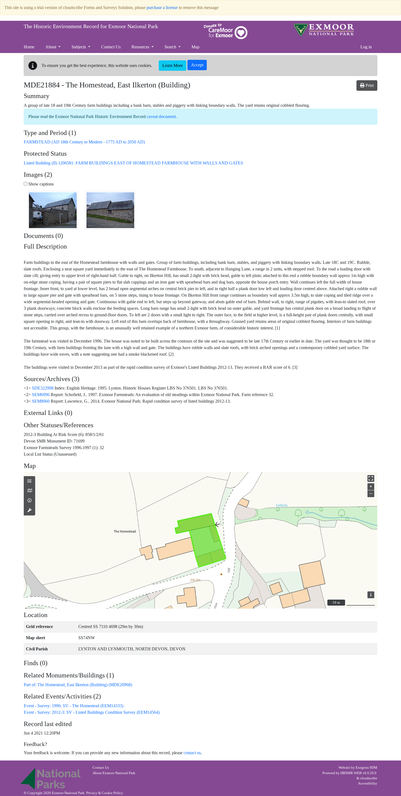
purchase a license (162, 7)
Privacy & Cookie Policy (104, 793)
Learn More (172, 65)
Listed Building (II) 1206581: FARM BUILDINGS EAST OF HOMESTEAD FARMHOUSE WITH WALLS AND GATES (133, 163)
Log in (366, 47)
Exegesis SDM (366, 768)
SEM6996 (41, 394)
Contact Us (100, 768)
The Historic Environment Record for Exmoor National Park (91, 26)
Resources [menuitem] (140, 47)
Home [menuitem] (29, 47)
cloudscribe (368, 778)
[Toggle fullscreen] (370, 478)
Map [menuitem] (195, 47)
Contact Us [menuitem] (111, 47)
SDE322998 (42, 388)
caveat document (161, 116)
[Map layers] (29, 481)
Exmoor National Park (324, 29)
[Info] (29, 501)
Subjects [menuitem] (79, 47)
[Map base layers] (29, 491)
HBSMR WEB (351, 773)
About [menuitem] (51, 47)
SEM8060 (41, 401)
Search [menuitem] (170, 47)
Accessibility (367, 783)
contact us (192, 752)
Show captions (40, 184)
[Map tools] (29, 510)
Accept (197, 65)
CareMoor (225, 31)
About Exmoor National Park (113, 773)
